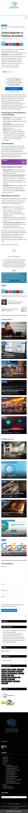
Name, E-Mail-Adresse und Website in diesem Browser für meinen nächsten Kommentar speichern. (12, 605)
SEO (9, 675)
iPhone (3, 673)
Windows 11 (16, 681)
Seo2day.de (16, 807)
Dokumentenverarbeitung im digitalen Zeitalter (14, 637)
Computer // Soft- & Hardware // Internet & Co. (17, 806)
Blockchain (21, 669)
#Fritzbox (4, 285)
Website (2, 596)
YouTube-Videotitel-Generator (13, 783)
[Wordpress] (15, 270)
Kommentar (4, 566)
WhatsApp (4, 679)
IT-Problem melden (7, 786)
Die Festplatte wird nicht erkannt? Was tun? (13, 336)
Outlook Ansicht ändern (8, 355)
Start (2, 27)
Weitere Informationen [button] (14, 91)
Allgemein (4, 25)
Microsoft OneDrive (6, 65)
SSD (12, 675)
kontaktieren (20, 266)
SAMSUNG (4, 675)
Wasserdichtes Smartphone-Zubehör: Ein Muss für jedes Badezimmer (12, 455)
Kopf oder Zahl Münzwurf (12, 776)
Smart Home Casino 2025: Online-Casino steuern (14, 638)
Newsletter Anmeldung (8, 788)
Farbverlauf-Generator (11, 781)
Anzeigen (9, 71)
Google (3, 540)
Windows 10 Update (7, 681)
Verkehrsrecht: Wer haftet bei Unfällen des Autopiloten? (13, 429)
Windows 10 (4, 501)
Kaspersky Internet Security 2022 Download (13, 533)
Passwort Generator (10, 771)
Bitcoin (14, 669)
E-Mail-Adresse (4, 590)
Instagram (19, 671)
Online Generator (9, 765)
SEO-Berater (5, 265)
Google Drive (17, 63)
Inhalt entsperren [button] (14, 88)
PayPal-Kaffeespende (15, 280)
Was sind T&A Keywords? (9, 475)
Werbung (5, 760)
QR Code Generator (10, 775)
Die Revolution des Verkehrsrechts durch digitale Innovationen (12, 374)
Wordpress (4, 683)
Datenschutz (6, 758)
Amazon (4, 669)
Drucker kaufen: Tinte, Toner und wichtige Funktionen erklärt (13, 493)
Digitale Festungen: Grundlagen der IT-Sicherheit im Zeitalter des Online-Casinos (13, 410)
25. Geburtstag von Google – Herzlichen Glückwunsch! (12, 552)
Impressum (5, 756)
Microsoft (21, 673)
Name (2, 584)
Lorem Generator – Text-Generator (14, 779)
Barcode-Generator (10, 778)
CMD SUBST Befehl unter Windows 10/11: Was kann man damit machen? (13, 391)
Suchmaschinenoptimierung (9, 677)
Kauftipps (4, 481)
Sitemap (5, 784)
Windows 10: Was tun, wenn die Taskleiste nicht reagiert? (13, 513)
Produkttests (6, 761)
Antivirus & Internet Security (8, 520)
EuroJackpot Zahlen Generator (13, 770)
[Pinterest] (13, 270)
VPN (19, 677)
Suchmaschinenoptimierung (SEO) (9, 462)
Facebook (4, 671)
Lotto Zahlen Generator (11, 768)
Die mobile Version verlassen (14, 811)
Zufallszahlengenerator (11, 773)
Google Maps (11, 671)
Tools (4, 763)
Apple (3, 443)
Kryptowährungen (12, 673)
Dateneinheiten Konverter (12, 766)
